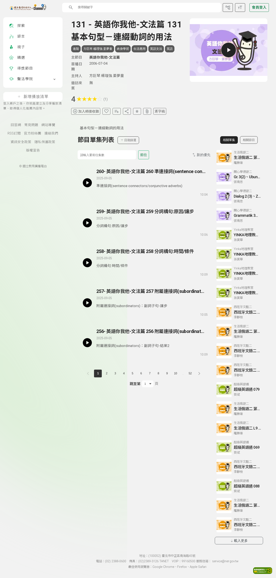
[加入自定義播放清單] (107, 194)
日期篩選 (130, 140)
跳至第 (135, 384)
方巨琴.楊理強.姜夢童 (97, 48)
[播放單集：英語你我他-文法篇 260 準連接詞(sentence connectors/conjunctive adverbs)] (87, 183)
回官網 (16, 125)
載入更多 (241, 540)
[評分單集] (137, 111)
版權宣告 (33, 150)
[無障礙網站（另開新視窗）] (262, 572)
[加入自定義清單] (117, 111)
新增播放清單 (36, 96)
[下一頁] (199, 373)
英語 (170, 48)
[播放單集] (228, 50)
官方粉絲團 (32, 133)
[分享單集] (127, 111)
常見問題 (31, 125)
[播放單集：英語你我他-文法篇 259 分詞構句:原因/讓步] (87, 223)
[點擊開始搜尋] (71, 7)
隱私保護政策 (44, 142)
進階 (76, 48)
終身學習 (123, 48)
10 (175, 373)
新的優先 (203, 155)
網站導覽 (48, 125)
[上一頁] (89, 373)
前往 (143, 155)
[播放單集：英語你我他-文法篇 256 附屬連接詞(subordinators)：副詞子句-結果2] (87, 343)
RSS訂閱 (14, 133)
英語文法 (156, 48)
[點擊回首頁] (25, 7)
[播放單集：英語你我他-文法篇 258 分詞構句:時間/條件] (87, 263)
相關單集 (229, 140)
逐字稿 (160, 111)
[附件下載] (147, 111)
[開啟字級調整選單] (240, 7)
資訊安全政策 (21, 142)
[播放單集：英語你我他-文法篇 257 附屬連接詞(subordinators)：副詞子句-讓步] (87, 303)
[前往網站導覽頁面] (228, 7)
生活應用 (139, 48)
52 (190, 373)
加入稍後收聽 (88, 111)
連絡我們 (51, 133)
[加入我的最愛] (106, 111)
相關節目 (249, 140)
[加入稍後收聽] (99, 194)
